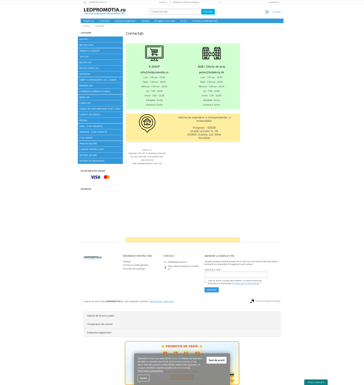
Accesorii (84, 74)
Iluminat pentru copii (91, 149)
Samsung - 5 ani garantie (93, 132)
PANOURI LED (86, 85)
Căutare (208, 11)
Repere (83, 120)
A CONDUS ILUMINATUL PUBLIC (94, 91)
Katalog (163, 2)
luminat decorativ (89, 114)
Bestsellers (86, 45)
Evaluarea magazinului (99, 332)
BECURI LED (85, 62)
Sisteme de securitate (92, 161)
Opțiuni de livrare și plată (100, 315)
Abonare (211, 289)
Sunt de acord (216, 360)
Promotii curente (89, 51)
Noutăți (83, 39)
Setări (143, 378)
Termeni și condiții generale (186, 2)
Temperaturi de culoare (100, 324)
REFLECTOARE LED (89, 68)
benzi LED (84, 97)
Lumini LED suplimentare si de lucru (100, 109)
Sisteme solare (88, 155)
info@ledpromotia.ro (177, 262)
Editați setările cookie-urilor (161, 301)
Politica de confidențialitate (246, 283)
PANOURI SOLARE (88, 144)
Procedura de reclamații (134, 268)
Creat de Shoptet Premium (268, 301)
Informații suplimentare (150, 370)
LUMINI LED (85, 103)
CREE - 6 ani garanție (91, 126)
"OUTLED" (84, 56)
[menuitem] (89, 21)
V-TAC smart (86, 138)
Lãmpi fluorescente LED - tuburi (98, 80)
